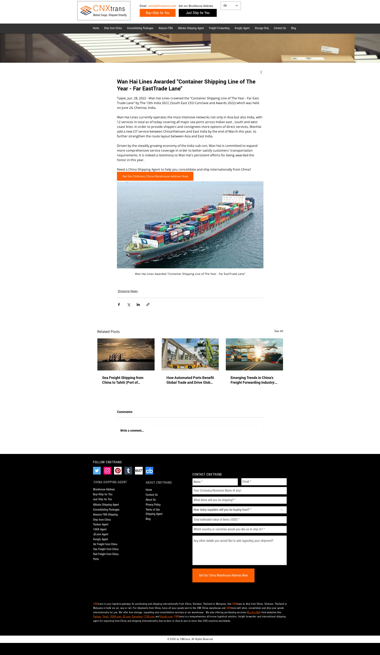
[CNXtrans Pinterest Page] (118, 471)
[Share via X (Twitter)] (128, 304)
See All (278, 331)
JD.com (127, 616)
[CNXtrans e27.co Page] (139, 471)
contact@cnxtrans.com (162, 6)
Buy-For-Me (254, 612)
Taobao (97, 616)
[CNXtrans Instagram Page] (107, 471)
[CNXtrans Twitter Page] (97, 471)
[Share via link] (148, 304)
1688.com (115, 616)
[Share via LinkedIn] (138, 304)
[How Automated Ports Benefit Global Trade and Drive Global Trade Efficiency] (190, 354)
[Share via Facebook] (119, 304)
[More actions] (261, 72)
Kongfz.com (166, 616)
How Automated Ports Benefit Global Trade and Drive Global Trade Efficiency (190, 380)
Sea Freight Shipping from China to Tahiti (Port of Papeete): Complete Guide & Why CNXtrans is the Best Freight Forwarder (124, 380)
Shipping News (128, 291)
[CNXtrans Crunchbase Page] (149, 471)
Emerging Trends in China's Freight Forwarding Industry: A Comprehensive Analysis (254, 380)
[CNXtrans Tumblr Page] (128, 471)
